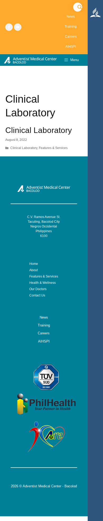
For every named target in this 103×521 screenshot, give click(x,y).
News (71, 16)
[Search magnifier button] (79, 7)
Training (71, 26)
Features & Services (53, 148)
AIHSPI (70, 46)
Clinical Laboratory (38, 130)
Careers (71, 36)
